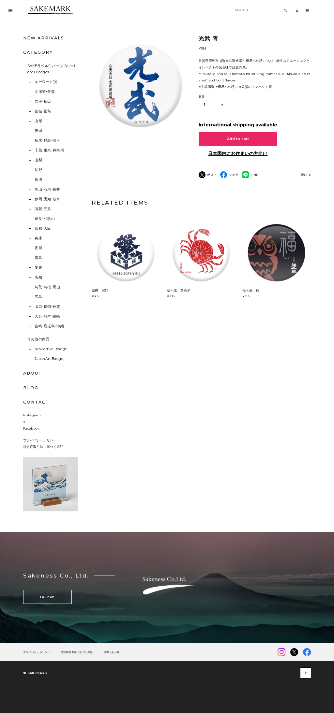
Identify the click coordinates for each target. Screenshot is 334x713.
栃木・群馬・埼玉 (47, 140)
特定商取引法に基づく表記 (43, 447)
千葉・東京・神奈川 (49, 150)
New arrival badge (51, 349)
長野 (38, 170)
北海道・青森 (45, 92)
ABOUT (32, 373)
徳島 (38, 258)
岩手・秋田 (43, 101)
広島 (38, 297)
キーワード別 (46, 82)
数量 (202, 96)
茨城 (38, 131)
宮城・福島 (43, 111)
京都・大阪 (43, 228)
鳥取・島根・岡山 (47, 287)
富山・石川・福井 (47, 189)
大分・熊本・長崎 (47, 316)
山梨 (38, 160)
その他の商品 (38, 339)
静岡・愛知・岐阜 (47, 199)
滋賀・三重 (43, 209)
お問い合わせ (111, 652)
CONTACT (36, 402)
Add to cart (238, 139)
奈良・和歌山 (45, 219)
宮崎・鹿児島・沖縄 (49, 326)
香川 (38, 248)
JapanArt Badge (49, 359)
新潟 (38, 180)
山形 (38, 121)
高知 (38, 277)
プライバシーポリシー (40, 440)
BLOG (30, 387)
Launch (47, 597)
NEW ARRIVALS (43, 38)
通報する (305, 174)
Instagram (32, 415)
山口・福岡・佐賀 (47, 307)
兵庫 (38, 238)
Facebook (31, 428)
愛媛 (38, 267)
